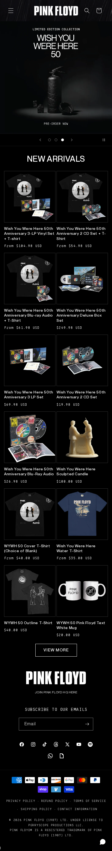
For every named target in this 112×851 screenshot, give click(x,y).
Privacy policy (20, 800)
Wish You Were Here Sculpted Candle (76, 471)
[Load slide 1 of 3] (49, 140)
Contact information (77, 809)
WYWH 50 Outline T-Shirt (28, 623)
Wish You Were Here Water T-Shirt (76, 548)
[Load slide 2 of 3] (56, 140)
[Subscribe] (87, 724)
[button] (11, 11)
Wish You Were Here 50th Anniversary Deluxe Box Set (81, 315)
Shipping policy (36, 809)
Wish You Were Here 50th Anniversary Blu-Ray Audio (29, 471)
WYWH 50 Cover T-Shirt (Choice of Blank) (27, 548)
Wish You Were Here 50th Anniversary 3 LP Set (28, 394)
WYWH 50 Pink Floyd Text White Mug (81, 625)
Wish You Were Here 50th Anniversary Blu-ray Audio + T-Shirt (28, 315)
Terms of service (89, 800)
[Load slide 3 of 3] (62, 140)
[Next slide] (72, 140)
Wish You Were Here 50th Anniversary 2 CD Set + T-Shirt (81, 233)
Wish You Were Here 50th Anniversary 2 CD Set (81, 394)
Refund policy (54, 800)
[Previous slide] (40, 140)
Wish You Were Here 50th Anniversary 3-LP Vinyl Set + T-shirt (29, 233)
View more (56, 650)
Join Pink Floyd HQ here (56, 692)
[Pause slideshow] (106, 140)
